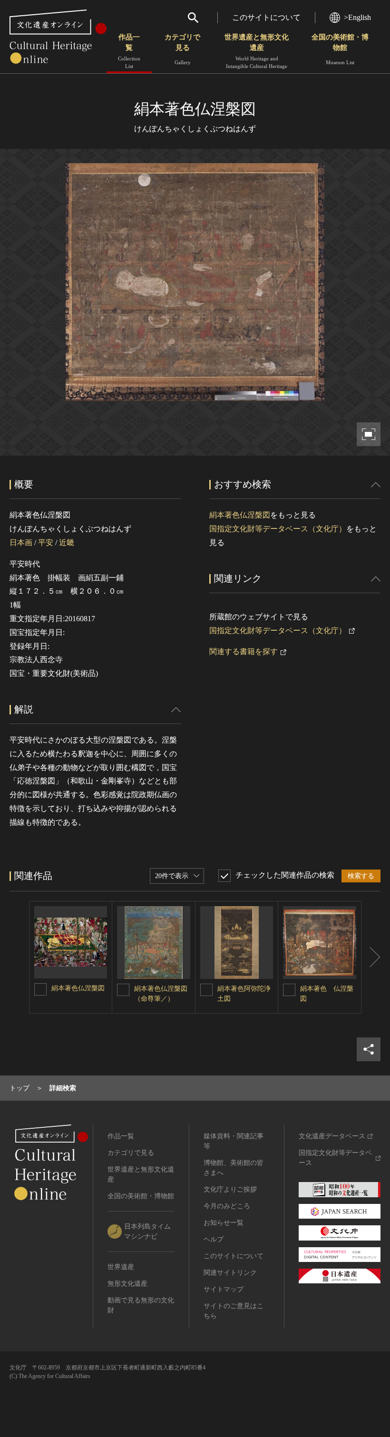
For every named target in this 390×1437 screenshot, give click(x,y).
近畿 (66, 542)
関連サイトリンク (230, 1272)
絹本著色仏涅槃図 (239, 515)
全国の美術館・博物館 (340, 49)
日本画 (21, 542)
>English (357, 17)
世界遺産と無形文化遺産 (256, 51)
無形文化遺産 (127, 1283)
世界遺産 (120, 1267)
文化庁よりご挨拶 (230, 1189)
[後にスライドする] (370, 957)
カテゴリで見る (182, 49)
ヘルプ (214, 1239)
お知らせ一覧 (224, 1222)
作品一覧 (129, 51)
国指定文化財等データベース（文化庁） (277, 529)
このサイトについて (266, 17)
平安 (45, 542)
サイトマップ (224, 1289)
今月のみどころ (227, 1206)
